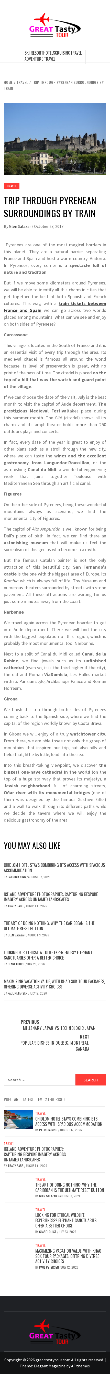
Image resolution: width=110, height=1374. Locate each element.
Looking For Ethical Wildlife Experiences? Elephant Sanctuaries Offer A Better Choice (48, 955)
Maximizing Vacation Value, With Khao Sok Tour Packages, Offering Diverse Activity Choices (54, 984)
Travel (76, 53)
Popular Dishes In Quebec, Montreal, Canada (55, 1043)
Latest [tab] (28, 1099)
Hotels (49, 53)
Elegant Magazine (49, 1365)
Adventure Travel (40, 59)
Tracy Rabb (16, 906)
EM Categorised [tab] (51, 1099)
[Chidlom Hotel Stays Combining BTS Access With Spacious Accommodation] (18, 1119)
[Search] (95, 57)
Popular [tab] (11, 1099)
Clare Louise (17, 964)
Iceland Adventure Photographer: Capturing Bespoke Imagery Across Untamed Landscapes (51, 897)
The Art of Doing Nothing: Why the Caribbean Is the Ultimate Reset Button (49, 926)
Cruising (62, 53)
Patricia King (17, 877)
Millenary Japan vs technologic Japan (58, 1025)
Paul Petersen (18, 993)
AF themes (80, 1365)
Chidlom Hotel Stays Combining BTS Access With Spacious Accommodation (54, 867)
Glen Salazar (20, 226)
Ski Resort (34, 53)
